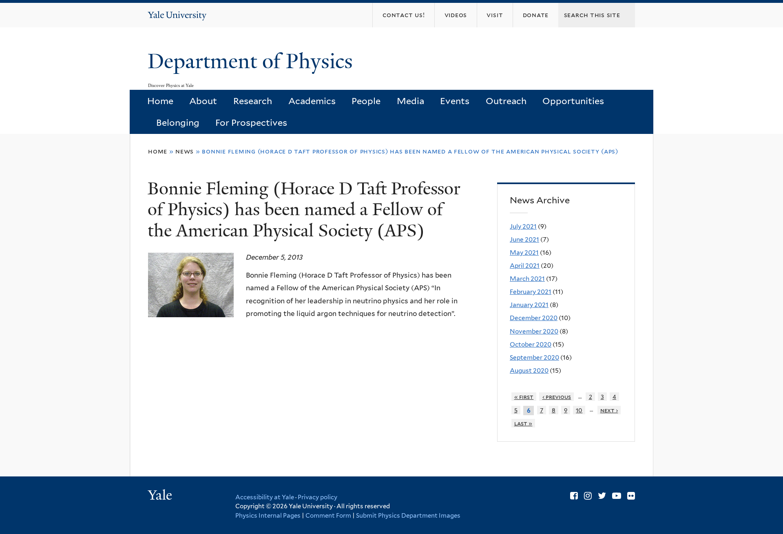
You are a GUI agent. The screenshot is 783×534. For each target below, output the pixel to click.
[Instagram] (588, 495)
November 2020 (534, 331)
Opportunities (573, 101)
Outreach (506, 101)
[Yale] (161, 496)
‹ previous (556, 396)
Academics (312, 101)
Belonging (177, 122)
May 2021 (524, 252)
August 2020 (529, 370)
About (203, 101)
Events (454, 101)
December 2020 (533, 318)
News (184, 151)
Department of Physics (253, 61)
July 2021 (523, 226)
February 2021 (530, 292)
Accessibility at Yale (264, 497)
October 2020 (530, 344)
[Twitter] (602, 495)
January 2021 (529, 305)
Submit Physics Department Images (408, 515)
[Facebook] (574, 495)
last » (523, 423)
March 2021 (527, 279)
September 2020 (534, 357)
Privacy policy (317, 497)
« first (524, 396)
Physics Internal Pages (268, 515)
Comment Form (328, 515)
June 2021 (524, 239)
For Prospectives (251, 122)
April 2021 (525, 265)
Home (160, 101)
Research (252, 101)
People (366, 101)
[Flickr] (631, 495)
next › (609, 410)
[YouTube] (616, 495)
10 (579, 410)
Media (410, 101)
